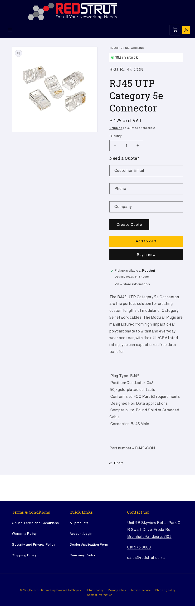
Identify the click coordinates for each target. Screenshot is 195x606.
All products (79, 523)
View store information (132, 284)
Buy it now (146, 255)
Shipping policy (166, 590)
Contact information (99, 594)
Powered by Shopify (68, 590)
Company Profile (83, 555)
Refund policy (94, 590)
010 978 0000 (139, 547)
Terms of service (141, 590)
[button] (10, 30)
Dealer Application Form (89, 544)
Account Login (81, 533)
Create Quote (129, 224)
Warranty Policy (24, 533)
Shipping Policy (24, 555)
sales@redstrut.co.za (146, 558)
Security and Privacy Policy (33, 544)
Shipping (115, 128)
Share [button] (119, 463)
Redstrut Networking (42, 590)
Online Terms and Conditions (35, 523)
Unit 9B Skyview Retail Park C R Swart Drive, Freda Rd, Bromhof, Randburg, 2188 (153, 530)
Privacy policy (117, 590)
